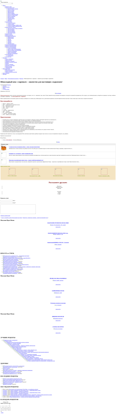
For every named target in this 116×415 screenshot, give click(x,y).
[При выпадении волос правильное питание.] (12, 262)
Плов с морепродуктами (14, 344)
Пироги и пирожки (9, 64)
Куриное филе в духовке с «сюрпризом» (25, 351)
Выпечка (9, 40)
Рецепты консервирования (10, 44)
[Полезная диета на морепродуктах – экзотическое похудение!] (16, 255)
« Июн (2, 412)
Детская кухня (8, 56)
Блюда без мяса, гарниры (13, 8)
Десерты (9, 41)
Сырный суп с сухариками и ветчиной (29, 354)
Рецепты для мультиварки (10, 46)
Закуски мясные (11, 29)
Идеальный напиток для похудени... (10, 367)
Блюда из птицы (11, 9)
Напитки (9, 42)
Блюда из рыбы (11, 11)
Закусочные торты (11, 32)
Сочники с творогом (81, 175)
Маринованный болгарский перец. (19, 346)
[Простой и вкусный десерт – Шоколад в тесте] (13, 380)
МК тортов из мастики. (10, 69)
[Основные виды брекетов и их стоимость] (12, 372)
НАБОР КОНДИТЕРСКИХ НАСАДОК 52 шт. (58, 233)
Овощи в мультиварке (12, 51)
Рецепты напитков (9, 34)
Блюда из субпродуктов (12, 15)
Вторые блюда (11, 38)
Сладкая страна (6, 89)
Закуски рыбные (11, 30)
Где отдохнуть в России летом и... (10, 265)
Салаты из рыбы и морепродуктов (15, 26)
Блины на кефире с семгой (28, 356)
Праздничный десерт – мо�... (35, 175)
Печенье (7, 63)
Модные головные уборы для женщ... (10, 259)
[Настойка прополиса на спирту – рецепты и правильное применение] (17, 370)
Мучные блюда (11, 17)
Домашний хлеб (8, 67)
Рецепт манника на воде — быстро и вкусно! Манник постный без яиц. (25, 396)
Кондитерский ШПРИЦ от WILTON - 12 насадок (58, 242)
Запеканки (10, 19)
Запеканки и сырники (9, 61)
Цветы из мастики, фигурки (11, 72)
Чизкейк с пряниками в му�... (104, 175)
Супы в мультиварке (12, 48)
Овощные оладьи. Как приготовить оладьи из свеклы (18, 342)
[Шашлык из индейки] (8, 383)
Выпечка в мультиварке (13, 53)
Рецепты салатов (8, 21)
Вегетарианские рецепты (10, 36)
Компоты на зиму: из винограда (10, 340)
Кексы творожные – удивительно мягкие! (34, 358)
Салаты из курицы (11, 22)
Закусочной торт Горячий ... (58, 175)
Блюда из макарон (11, 16)
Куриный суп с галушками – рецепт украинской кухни (21, 153)
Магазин (4, 74)
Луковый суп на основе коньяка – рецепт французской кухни (39, 359)
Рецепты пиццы (8, 66)
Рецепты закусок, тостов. (10, 27)
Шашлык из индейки (7, 384)
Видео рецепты (6, 73)
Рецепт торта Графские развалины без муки (12, 379)
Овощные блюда (11, 18)
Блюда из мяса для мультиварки (14, 49)
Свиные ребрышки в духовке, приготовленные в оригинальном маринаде (33, 352)
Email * (14, 202)
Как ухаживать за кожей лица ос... (10, 270)
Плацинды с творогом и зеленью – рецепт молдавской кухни (35, 217)
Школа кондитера (6, 68)
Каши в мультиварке (12, 52)
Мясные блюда (11, 12)
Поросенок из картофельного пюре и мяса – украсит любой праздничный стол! (26, 160)
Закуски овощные (11, 31)
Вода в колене (6, 369)
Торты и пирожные (9, 58)
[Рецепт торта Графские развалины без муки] (12, 378)
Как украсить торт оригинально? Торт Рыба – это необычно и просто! (23, 389)
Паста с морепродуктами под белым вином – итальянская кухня (41, 360)
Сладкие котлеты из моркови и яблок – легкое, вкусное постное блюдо (24, 146)
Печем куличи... (8, 341)
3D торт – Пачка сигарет (12, 175)
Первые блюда (11, 37)
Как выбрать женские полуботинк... (10, 261)
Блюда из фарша (11, 13)
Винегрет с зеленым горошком (14, 343)
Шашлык (9, 20)
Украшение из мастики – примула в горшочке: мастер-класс (23, 345)
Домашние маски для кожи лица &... (10, 267)
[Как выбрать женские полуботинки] (11, 260)
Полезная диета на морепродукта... (10, 256)
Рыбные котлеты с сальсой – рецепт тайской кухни (26, 349)
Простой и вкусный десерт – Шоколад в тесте (12, 382)
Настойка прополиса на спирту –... (10, 371)
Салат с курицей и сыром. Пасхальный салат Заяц (11, 217)
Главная (2, 78)
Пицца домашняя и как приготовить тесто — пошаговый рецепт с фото (25, 390)
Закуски (9, 39)
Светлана (5, 390)
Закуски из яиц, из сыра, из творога (15, 28)
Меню (4, 5)
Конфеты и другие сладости (11, 62)
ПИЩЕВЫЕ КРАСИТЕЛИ (58, 316)
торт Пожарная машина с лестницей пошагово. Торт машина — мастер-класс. (25, 395)
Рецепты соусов (8, 33)
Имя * (14, 200)
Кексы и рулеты (8, 60)
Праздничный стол (9, 54)
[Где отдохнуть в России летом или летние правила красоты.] (16, 264)
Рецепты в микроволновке (10, 45)
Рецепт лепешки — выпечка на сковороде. (19, 391)
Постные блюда (11, 43)
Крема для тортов (9, 70)
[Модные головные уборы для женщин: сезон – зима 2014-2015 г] (16, 258)
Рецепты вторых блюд (9, 7)
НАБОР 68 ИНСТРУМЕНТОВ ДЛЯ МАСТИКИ (58, 222)
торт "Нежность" (17, 348)
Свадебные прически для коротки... (10, 273)
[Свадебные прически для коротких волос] (12, 272)
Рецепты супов (8, 6)
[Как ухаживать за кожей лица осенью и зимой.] (13, 268)
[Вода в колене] (6, 368)
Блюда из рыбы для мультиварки (14, 50)
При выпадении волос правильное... (10, 263)
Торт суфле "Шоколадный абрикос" (31, 357)
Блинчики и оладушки (10, 65)
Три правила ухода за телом (8, 271)
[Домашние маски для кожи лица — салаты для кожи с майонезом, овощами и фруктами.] (21, 266)
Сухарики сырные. (23, 353)
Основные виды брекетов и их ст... (10, 373)
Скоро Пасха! (10, 55)
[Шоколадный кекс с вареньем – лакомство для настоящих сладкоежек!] (58, 93)
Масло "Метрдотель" (17, 347)
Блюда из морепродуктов (13, 14)
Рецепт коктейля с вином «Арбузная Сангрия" (31, 355)
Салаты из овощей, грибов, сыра (14, 25)
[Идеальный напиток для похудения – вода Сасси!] (13, 366)
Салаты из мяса (11, 24)
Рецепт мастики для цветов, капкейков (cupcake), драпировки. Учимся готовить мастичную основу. (31, 394)
